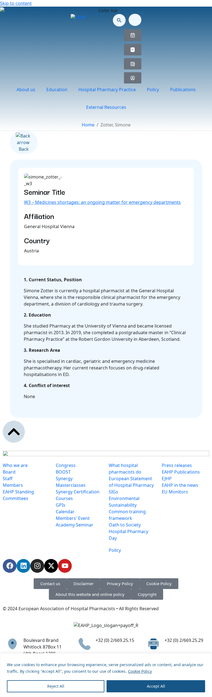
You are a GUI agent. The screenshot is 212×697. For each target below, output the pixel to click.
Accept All (156, 686)
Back (24, 149)
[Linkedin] (23, 566)
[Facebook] (10, 566)
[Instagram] (37, 566)
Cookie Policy (140, 671)
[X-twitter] (51, 566)
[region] (106, 675)
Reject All (55, 686)
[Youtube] (65, 566)
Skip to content (16, 3)
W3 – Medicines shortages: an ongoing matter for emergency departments (102, 202)
